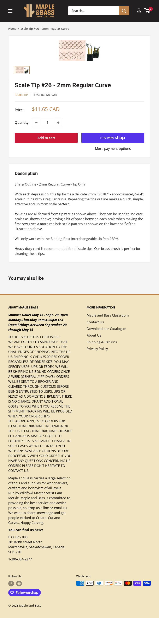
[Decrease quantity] (36, 122)
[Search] (124, 10)
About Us (94, 335)
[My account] (139, 10)
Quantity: (22, 122)
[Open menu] (10, 11)
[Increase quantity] (58, 122)
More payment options (113, 148)
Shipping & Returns (102, 342)
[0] (147, 10)
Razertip (21, 95)
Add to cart (46, 138)
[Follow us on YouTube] (19, 583)
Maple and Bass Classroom (108, 315)
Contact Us (95, 322)
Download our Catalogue (106, 328)
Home (12, 29)
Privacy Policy (97, 348)
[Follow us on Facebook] (11, 583)
